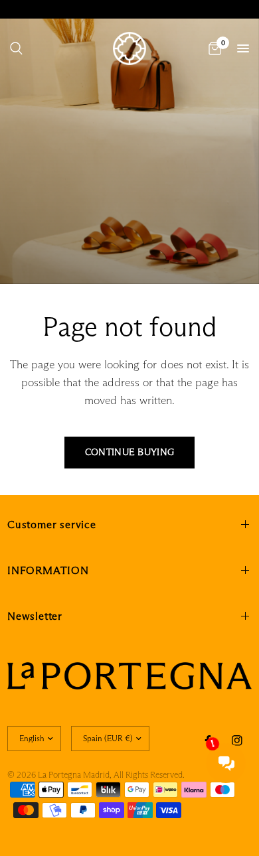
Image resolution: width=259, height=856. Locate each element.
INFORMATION (48, 570)
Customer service (51, 524)
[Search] (16, 48)
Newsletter (34, 616)
